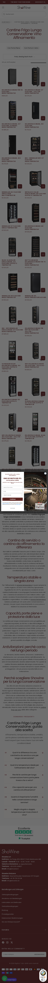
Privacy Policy (18, 504)
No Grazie (12, 508)
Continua (12, 499)
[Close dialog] (45, 473)
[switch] (43, 980)
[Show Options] (21, 495)
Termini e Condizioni (5, 503)
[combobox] (12, 495)
